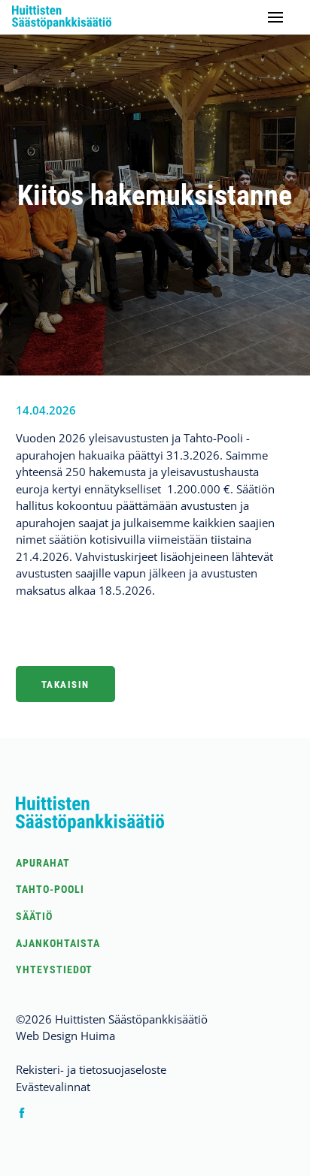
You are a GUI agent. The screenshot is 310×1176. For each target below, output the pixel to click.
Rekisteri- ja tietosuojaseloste (91, 1069)
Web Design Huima (65, 1035)
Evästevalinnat (53, 1086)
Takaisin (65, 684)
